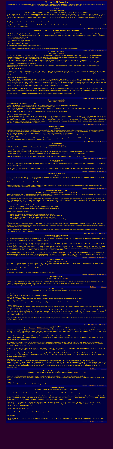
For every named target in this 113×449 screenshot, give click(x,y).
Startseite (103, 28)
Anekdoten (93, 28)
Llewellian (61, 53)
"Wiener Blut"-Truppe (80, 372)
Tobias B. (65, 261)
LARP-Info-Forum (71, 192)
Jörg (62, 192)
